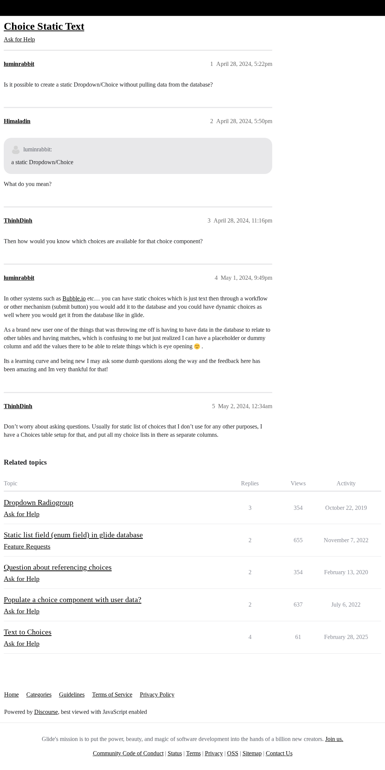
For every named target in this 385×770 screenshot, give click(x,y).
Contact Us (279, 753)
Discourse (46, 712)
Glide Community (25, 8)
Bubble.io (74, 298)
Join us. (334, 739)
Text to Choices (28, 632)
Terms (193, 753)
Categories (39, 694)
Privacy (214, 753)
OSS (232, 753)
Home (11, 694)
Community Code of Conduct (128, 753)
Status (175, 753)
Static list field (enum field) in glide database (73, 535)
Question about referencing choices (58, 567)
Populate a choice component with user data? (72, 599)
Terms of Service (112, 694)
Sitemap (252, 753)
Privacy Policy (157, 694)
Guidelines (72, 694)
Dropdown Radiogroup (38, 502)
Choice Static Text (44, 26)
